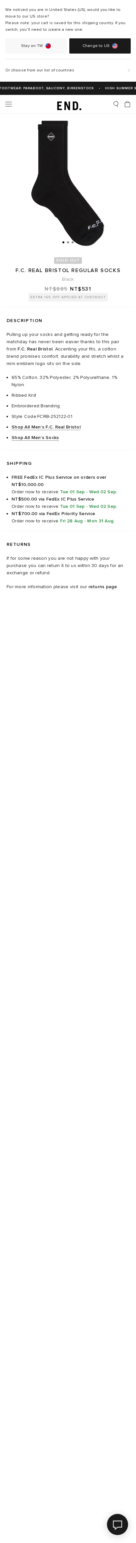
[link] (68, 104)
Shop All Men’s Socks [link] (35, 437)
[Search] (116, 104)
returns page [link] (102, 586)
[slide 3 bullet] (72, 242)
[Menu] (8, 104)
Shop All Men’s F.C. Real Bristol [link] (46, 427)
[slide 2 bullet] (68, 242)
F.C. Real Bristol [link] (34, 349)
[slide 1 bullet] (63, 242)
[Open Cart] (127, 104)
